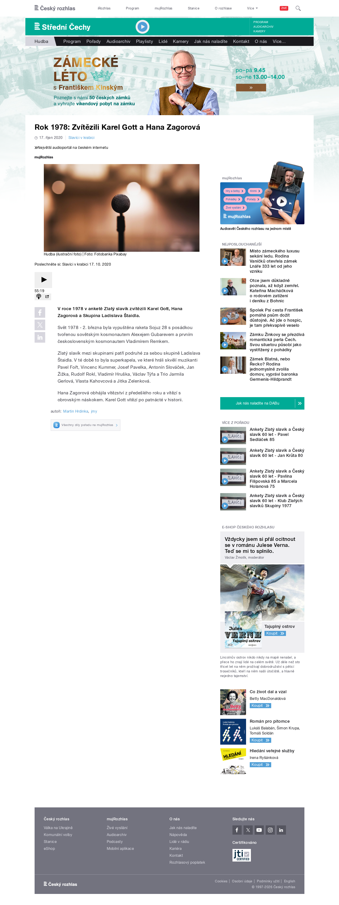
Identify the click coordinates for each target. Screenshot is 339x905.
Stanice (193, 8)
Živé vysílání (233, 207)
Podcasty (115, 841)
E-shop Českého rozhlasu (248, 527)
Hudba (41, 41)
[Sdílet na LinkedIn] (40, 337)
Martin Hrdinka (75, 411)
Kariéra (175, 848)
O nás (261, 41)
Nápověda (178, 835)
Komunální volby (58, 835)
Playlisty (144, 41)
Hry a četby (233, 191)
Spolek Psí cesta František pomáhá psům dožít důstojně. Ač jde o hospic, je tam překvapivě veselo (276, 318)
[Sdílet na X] (40, 325)
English (289, 881)
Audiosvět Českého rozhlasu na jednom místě (255, 229)
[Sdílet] (47, 297)
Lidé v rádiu (179, 841)
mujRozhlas (163, 8)
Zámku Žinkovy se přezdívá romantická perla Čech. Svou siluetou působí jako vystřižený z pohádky (277, 342)
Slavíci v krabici (81, 137)
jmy (94, 411)
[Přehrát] (43, 280)
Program (132, 8)
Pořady (93, 41)
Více (279, 41)
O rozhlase (223, 8)
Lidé (163, 41)
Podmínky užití (268, 881)
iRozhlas (104, 8)
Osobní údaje (242, 881)
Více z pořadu (236, 423)
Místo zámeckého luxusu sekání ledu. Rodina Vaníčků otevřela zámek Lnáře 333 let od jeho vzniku (275, 261)
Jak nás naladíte (211, 41)
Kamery (259, 31)
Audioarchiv (263, 26)
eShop (49, 848)
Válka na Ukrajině (58, 828)
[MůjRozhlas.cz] (44, 158)
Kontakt (241, 41)
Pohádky (231, 199)
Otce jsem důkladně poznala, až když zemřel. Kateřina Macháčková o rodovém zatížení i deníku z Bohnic (274, 290)
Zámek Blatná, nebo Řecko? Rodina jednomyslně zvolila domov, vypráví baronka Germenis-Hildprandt (274, 369)
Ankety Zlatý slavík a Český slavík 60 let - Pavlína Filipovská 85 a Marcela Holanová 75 (277, 479)
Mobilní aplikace (120, 848)
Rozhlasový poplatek (187, 862)
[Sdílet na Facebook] (40, 312)
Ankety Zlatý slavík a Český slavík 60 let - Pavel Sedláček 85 (277, 434)
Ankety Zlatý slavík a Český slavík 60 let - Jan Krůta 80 (277, 453)
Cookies (221, 881)
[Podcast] (39, 297)
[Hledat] (298, 8)
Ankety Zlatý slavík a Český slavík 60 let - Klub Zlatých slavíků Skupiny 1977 (277, 500)
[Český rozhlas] (55, 8)
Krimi (253, 191)
